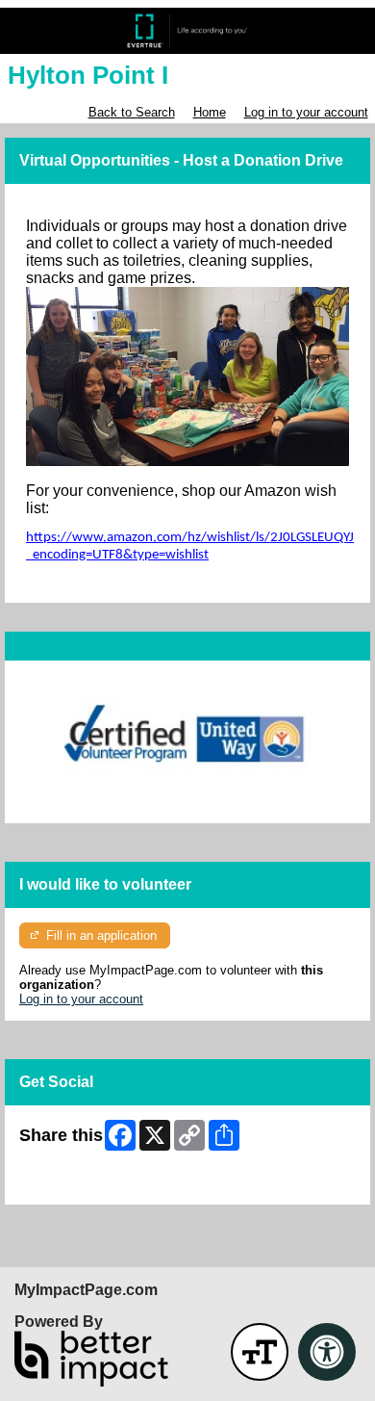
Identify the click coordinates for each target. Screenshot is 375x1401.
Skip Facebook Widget (82, 1183)
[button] (259, 1352)
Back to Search (131, 112)
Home (209, 112)
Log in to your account (306, 112)
